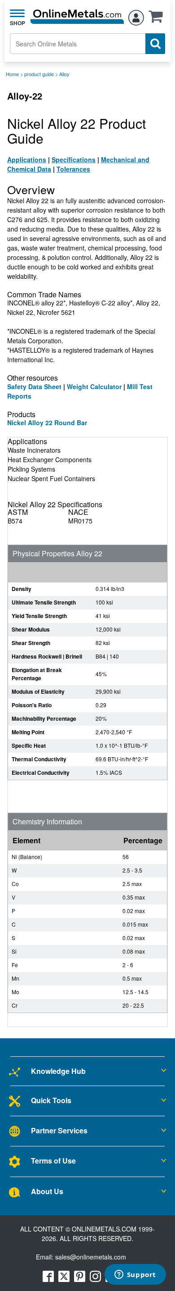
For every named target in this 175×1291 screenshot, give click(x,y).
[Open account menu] (136, 16)
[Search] (155, 43)
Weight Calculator (94, 386)
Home (12, 73)
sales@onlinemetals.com (90, 1256)
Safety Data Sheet (34, 386)
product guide (39, 73)
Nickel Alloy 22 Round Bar (47, 422)
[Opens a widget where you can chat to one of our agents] (135, 1275)
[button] (158, 19)
